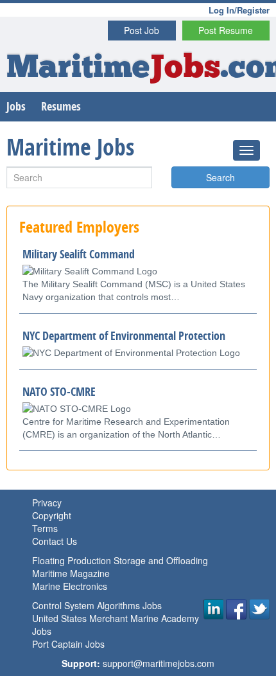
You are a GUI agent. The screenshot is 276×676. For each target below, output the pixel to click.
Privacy (47, 502)
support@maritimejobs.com (158, 663)
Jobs (16, 106)
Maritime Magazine (71, 573)
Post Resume (225, 30)
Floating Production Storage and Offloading (120, 560)
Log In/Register (239, 10)
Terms (45, 528)
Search (220, 177)
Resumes (61, 106)
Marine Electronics (69, 586)
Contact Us (54, 541)
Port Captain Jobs (68, 643)
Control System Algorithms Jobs (97, 605)
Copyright (51, 515)
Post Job (141, 30)
